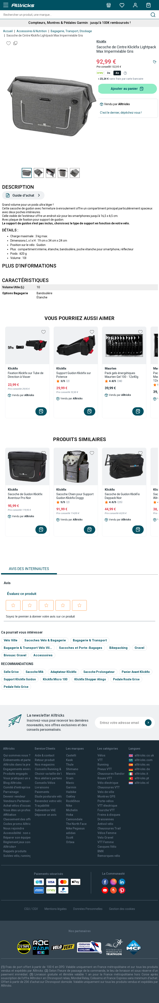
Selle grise (11, 672)
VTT (100, 760)
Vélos (101, 755)
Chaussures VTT (109, 787)
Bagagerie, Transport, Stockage (71, 31)
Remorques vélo (109, 855)
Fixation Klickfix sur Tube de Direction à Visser (25, 374)
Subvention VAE (45, 810)
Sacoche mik (34, 672)
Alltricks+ (9, 846)
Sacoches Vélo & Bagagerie (45, 640)
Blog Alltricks (12, 782)
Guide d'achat (23, 195)
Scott (69, 837)
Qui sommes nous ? (16, 755)
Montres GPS (106, 796)
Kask (69, 760)
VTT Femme (106, 842)
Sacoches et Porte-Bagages (80, 647)
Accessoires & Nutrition (32, 31)
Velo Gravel (105, 837)
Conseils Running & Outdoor (54, 769)
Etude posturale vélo (49, 796)
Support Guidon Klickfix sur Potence (73, 374)
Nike (69, 805)
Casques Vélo (107, 846)
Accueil (8, 31)
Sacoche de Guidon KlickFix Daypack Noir (122, 496)
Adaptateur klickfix (63, 672)
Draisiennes (106, 819)
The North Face (76, 823)
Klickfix (101, 41)
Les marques (75, 748)
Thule (69, 764)
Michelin (72, 810)
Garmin (71, 787)
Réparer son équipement (20, 837)
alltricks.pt (142, 778)
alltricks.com (144, 760)
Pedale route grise (126, 679)
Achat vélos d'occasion (19, 805)
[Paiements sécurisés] (57, 886)
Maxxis (71, 773)
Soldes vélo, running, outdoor (23, 855)
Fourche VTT (106, 810)
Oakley (70, 796)
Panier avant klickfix (136, 672)
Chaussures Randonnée (114, 773)
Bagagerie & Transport (90, 640)
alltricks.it (141, 773)
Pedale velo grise (16, 686)
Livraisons (42, 787)
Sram (69, 778)
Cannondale (74, 819)
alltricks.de (142, 769)
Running (103, 764)
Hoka (69, 814)
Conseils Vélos (45, 782)
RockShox (73, 801)
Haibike (71, 792)
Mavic (70, 782)
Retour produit (44, 760)
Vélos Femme (107, 833)
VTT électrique (107, 805)
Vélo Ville (10, 640)
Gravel (139, 647)
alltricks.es (142, 764)
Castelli (71, 755)
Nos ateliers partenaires (51, 778)
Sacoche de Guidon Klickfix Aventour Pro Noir (25, 496)
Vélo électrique (108, 782)
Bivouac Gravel (15, 655)
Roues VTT (105, 778)
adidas (71, 833)
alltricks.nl (142, 782)
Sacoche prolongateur (99, 672)
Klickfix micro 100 (55, 679)
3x (108, 72)
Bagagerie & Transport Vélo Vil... (28, 647)
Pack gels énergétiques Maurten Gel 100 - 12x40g (121, 374)
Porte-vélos (106, 801)
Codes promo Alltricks (18, 823)
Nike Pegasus (75, 828)
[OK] (148, 722)
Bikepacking (118, 647)
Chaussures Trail (109, 828)
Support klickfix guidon (20, 679)
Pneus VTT (105, 769)
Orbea (70, 842)
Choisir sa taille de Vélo (51, 773)
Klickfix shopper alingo (90, 679)
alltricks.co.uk (144, 755)
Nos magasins (45, 764)
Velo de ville (106, 792)
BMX (101, 851)
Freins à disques (109, 814)
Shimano (72, 769)
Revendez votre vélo (48, 801)
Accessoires (43, 655)
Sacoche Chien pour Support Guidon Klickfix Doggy (75, 496)
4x (117, 72)
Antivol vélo (105, 823)
